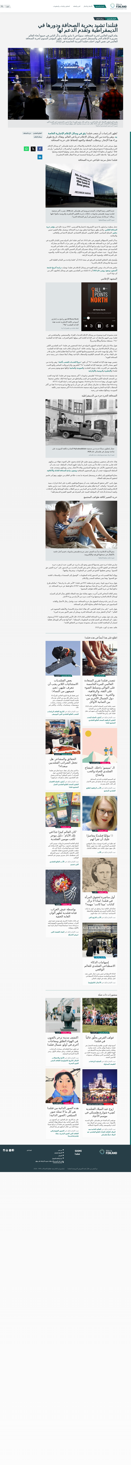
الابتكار (76, 1060)
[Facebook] (13, 1150)
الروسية (100, 371)
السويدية (80, 368)
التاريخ (62, 711)
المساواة (107, 1064)
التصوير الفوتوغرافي (57, 1131)
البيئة (62, 932)
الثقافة (57, 711)
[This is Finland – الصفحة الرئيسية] (119, 6)
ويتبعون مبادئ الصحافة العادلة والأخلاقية (62, 470)
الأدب (99, 788)
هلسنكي (104, 1134)
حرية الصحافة (27, 133)
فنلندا (107, 723)
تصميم (72, 864)
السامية (72, 368)
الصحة (102, 720)
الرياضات (51, 711)
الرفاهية (107, 720)
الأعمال (98, 982)
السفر (53, 1060)
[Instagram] (4, 1150)
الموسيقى (55, 714)
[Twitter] (10, 1150)
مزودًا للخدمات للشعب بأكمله (70, 362)
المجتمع (112, 723)
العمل (56, 784)
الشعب (76, 714)
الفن (60, 714)
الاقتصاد (52, 781)
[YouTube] (7, 1150)
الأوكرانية (92, 371)
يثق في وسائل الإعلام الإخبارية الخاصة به (82, 135)
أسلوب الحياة (96, 717)
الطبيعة (57, 932)
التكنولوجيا (91, 982)
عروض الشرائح (73, 934)
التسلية (98, 1061)
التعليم (113, 720)
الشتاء (103, 1132)
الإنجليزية (107, 371)
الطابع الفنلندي (37, 133)
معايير (115, 232)
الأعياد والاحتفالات (58, 1058)
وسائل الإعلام (38, 137)
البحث (89, 717)
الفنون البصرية (74, 1063)
